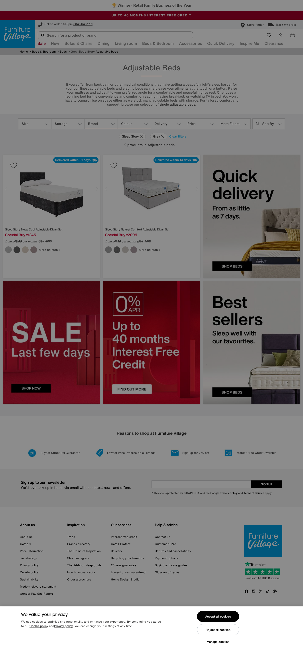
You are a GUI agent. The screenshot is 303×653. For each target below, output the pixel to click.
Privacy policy (63, 626)
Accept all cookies (218, 616)
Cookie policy (39, 626)
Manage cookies (218, 642)
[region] (151, 629)
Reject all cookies (218, 630)
